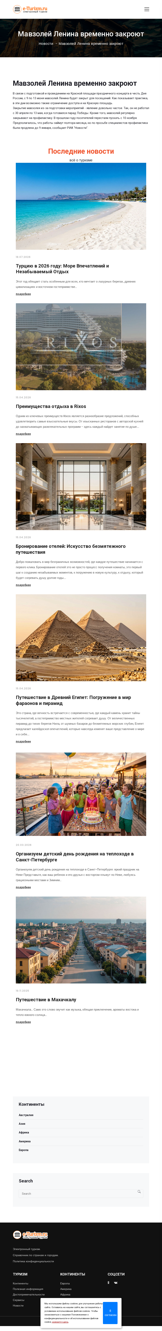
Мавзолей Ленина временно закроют (91, 43)
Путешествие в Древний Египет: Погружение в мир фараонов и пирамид (73, 700)
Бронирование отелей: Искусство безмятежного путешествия (71, 549)
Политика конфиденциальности (33, 1261)
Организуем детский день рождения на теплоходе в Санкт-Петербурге (75, 857)
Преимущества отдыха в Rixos (51, 406)
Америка (25, 1141)
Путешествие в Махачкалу (46, 999)
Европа (23, 1150)
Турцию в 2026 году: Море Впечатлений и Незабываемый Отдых (62, 269)
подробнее (23, 294)
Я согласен (111, 1313)
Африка (24, 1132)
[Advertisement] (81, 1068)
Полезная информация (28, 1289)
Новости (46, 43)
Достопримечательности (29, 1294)
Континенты (20, 1283)
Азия (22, 1123)
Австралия (26, 1115)
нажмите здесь (60, 1322)
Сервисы (18, 1300)
